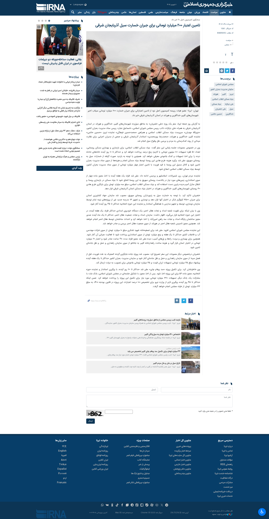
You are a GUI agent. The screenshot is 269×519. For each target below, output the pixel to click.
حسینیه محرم (144, 478)
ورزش (197, 12)
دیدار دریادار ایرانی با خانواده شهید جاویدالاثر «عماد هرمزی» (59, 83)
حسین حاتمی (216, 114)
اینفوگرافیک (144, 469)
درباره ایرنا (228, 446)
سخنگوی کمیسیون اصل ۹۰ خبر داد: (185, 20)
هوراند (215, 94)
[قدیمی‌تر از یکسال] (190, 323)
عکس (123, 12)
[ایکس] (162, 505)
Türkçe (62, 464)
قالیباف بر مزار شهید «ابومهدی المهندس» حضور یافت (58, 116)
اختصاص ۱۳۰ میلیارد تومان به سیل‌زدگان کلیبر (162, 334)
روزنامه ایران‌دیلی (100, 464)
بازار (93, 12)
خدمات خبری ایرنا (225, 496)
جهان (189, 12)
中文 (64, 446)
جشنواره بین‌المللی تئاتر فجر (138, 483)
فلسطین (142, 12)
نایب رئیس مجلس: (173, 348)
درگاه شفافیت (226, 478)
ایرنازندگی (103, 446)
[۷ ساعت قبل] (59, 40)
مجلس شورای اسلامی (224, 84)
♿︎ (262, 511)
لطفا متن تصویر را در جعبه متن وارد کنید (215, 411)
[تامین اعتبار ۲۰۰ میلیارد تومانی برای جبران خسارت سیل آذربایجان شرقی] (143, 69)
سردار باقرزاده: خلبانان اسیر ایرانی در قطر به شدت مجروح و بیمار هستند (60, 92)
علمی (150, 12)
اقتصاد (205, 12)
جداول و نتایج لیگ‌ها (140, 473)
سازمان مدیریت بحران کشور (222, 89)
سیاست (214, 12)
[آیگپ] (142, 505)
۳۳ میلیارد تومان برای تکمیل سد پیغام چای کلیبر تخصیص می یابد (153, 351)
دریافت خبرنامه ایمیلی (223, 492)
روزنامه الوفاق (102, 455)
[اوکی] (112, 505)
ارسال (90, 421)
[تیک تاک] (117, 505)
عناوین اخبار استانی (183, 460)
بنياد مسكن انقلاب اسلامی (222, 99)
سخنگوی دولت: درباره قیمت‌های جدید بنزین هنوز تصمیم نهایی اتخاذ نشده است (59, 149)
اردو (64, 478)
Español (61, 469)
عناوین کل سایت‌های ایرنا (180, 455)
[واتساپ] (102, 505)
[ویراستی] (127, 505)
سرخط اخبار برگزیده (182, 451)
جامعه (182, 12)
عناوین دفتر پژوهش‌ (182, 469)
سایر (80, 12)
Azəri (63, 460)
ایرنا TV (100, 12)
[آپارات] (152, 505)
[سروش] (132, 505)
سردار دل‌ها (145, 451)
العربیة (63, 455)
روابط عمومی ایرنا (225, 469)
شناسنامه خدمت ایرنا (224, 473)
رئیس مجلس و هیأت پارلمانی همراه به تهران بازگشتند (61, 158)
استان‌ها (132, 12)
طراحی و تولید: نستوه (219, 514)
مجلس (227, 44)
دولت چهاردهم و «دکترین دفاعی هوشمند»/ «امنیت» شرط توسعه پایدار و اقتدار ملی (62, 141)
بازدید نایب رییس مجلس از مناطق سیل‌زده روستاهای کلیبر (157, 320)
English (62, 451)
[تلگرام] (167, 505)
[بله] (147, 505)
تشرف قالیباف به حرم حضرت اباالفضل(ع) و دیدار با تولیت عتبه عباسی (59, 101)
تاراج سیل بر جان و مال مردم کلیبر (166, 363)
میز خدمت (228, 487)
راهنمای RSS (226, 464)
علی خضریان (220, 109)
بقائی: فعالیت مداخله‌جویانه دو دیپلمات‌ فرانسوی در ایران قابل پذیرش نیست (60, 61)
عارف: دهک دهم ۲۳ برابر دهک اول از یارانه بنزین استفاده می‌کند (60, 132)
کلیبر (224, 94)
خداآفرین (229, 114)
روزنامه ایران (102, 451)
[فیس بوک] (122, 505)
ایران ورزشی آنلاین (100, 469)
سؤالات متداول (226, 460)
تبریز (231, 94)
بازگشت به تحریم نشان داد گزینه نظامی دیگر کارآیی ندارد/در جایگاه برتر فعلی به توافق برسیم (58, 109)
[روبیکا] (157, 505)
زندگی (87, 12)
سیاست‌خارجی (161, 12)
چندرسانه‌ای (114, 12)
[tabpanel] (59, 48)
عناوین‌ (223, 12)
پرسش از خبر (144, 464)
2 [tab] (46, 21)
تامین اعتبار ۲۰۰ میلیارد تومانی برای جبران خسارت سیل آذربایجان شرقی (147, 25)
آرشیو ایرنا (228, 455)
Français (61, 483)
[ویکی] (107, 505)
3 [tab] (42, 21)
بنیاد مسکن (216, 104)
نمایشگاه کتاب (143, 460)
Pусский (62, 473)
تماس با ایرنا (227, 451)
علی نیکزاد (229, 104)
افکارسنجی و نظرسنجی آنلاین (137, 446)
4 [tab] (39, 21)
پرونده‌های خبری (183, 446)
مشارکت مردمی (226, 483)
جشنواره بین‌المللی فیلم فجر (138, 455)
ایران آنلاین (103, 460)
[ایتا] (137, 505)
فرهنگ (174, 12)
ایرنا (208, 5)
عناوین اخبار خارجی (182, 464)
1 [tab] (49, 21)
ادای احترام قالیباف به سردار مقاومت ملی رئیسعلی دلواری (59, 124)
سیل (231, 109)
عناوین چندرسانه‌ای (183, 473)
